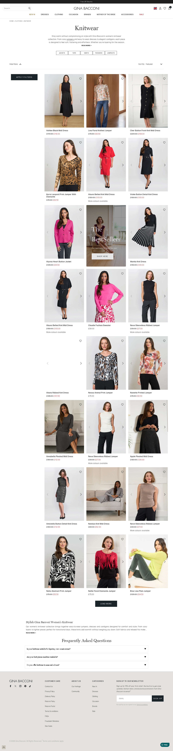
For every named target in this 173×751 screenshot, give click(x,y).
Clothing (19, 21)
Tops (74, 53)
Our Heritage (76, 687)
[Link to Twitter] (15, 686)
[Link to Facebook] (10, 686)
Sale (93, 711)
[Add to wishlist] (80, 79)
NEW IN (32, 14)
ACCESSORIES (127, 14)
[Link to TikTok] (30, 686)
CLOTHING (59, 14)
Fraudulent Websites (52, 721)
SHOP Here (102, 256)
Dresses (95, 691)
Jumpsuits (111, 53)
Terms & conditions (51, 711)
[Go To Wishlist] (165, 8)
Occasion (95, 701)
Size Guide (48, 726)
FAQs (47, 716)
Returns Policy (50, 701)
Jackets (62, 53)
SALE (141, 14)
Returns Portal (50, 706)
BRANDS (87, 14)
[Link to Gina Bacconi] (86, 8)
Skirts (86, 53)
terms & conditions (142, 704)
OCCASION (73, 14)
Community (75, 691)
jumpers (70, 39)
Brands (94, 706)
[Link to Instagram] (20, 686)
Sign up (157, 698)
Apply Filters (24, 77)
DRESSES (45, 14)
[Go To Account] (160, 8)
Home (11, 21)
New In (94, 687)
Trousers (99, 53)
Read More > (86, 45)
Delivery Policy (50, 696)
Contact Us (49, 687)
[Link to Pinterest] (25, 686)
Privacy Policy (49, 691)
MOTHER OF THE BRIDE (106, 14)
